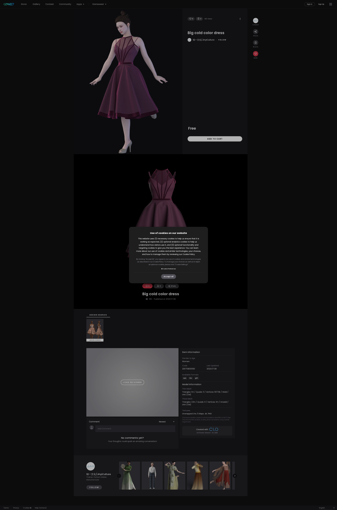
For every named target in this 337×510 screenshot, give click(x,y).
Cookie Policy (189, 254)
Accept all (169, 276)
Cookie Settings (181, 264)
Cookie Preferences (169, 269)
